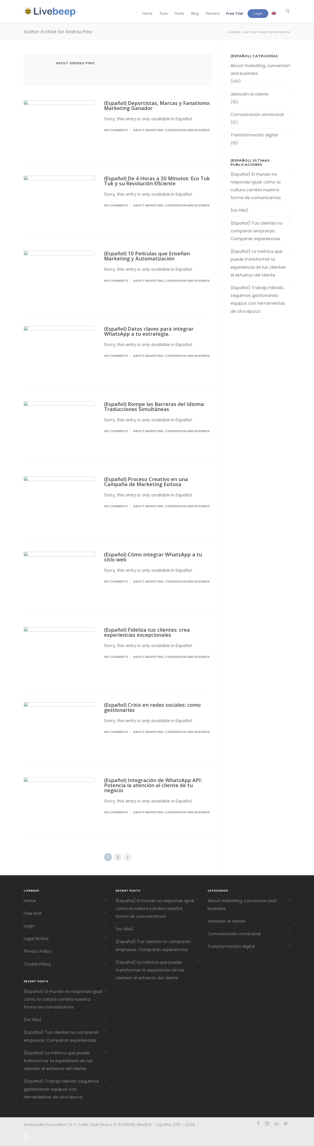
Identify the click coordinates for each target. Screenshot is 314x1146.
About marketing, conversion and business (171, 130)
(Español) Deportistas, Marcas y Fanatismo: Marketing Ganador (157, 105)
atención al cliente (249, 94)
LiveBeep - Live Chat (242, 32)
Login (258, 13)
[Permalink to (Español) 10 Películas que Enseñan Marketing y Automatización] (59, 274)
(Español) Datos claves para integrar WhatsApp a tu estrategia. (149, 331)
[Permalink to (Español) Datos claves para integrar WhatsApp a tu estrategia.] (59, 350)
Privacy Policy (37, 951)
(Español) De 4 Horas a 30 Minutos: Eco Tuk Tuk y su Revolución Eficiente (157, 181)
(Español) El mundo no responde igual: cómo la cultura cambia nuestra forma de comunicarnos (256, 186)
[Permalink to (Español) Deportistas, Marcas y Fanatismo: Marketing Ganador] (59, 124)
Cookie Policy (37, 964)
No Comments (116, 130)
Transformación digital (254, 135)
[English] (273, 13)
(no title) (239, 210)
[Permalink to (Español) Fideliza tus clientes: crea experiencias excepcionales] (59, 651)
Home (147, 13)
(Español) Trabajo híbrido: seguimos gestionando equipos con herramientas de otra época (258, 299)
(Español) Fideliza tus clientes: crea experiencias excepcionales (147, 632)
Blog (195, 13)
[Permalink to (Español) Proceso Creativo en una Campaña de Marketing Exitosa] (59, 500)
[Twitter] (285, 1123)
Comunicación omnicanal (257, 114)
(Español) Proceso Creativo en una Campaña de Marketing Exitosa (146, 481)
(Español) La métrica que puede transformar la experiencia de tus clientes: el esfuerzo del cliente (258, 263)
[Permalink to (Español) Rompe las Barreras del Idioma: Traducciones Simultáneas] (59, 425)
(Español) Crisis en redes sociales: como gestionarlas (152, 707)
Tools (164, 13)
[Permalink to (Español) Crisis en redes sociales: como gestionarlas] (59, 726)
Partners (212, 13)
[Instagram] (267, 1123)
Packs (179, 13)
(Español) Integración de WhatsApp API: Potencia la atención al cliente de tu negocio (153, 785)
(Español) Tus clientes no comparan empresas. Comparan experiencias (257, 231)
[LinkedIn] (276, 1123)
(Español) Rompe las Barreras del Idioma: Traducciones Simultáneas (154, 406)
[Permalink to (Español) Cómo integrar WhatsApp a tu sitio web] (59, 575)
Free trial (32, 913)
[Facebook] (258, 1123)
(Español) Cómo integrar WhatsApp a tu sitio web (153, 557)
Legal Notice (36, 938)
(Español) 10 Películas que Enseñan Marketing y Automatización (147, 256)
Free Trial (234, 13)
